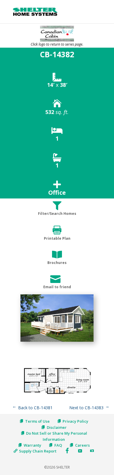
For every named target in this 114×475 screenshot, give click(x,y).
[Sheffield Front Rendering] (57, 341)
